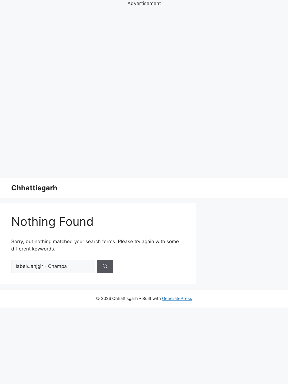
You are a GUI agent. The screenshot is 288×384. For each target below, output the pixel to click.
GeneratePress (177, 298)
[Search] (105, 266)
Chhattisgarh (34, 188)
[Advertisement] (144, 91)
